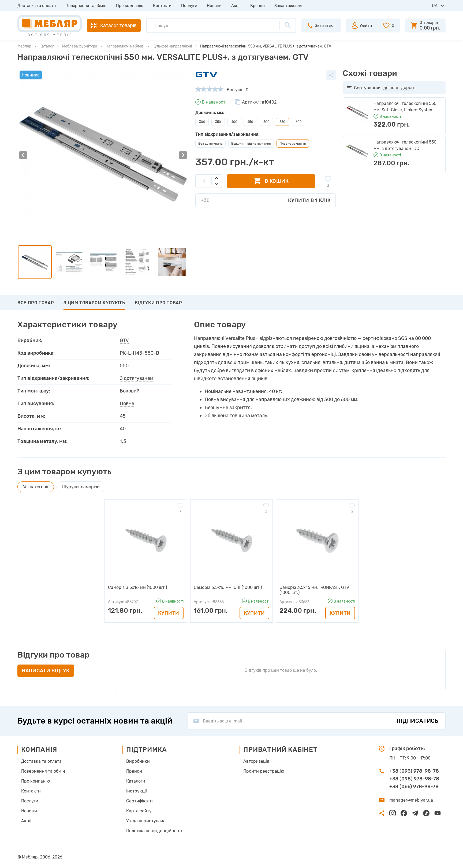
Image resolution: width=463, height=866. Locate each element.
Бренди (257, 5)
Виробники (138, 761)
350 (218, 122)
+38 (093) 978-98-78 (414, 771)
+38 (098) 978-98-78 (414, 779)
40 (123, 429)
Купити (168, 613)
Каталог (46, 46)
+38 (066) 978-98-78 (414, 787)
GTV (124, 340)
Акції (236, 5)
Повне (127, 403)
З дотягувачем (136, 378)
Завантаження (288, 5)
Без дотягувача (210, 143)
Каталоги (135, 781)
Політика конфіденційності (154, 830)
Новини (214, 5)
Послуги (189, 5)
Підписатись (418, 721)
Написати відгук (46, 671)
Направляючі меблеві (125, 46)
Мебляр (24, 46)
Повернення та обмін (85, 5)
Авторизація (256, 761)
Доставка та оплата (36, 5)
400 (234, 122)
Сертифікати (139, 800)
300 (202, 122)
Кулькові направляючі (172, 46)
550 (124, 366)
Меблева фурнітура (79, 46)
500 (266, 122)
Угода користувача (146, 820)
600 (299, 122)
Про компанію (129, 5)
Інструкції (136, 791)
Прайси (134, 771)
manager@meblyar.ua (411, 800)
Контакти (162, 5)
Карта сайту (139, 810)
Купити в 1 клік (309, 200)
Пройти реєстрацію (263, 771)
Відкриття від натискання (251, 143)
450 (250, 122)
